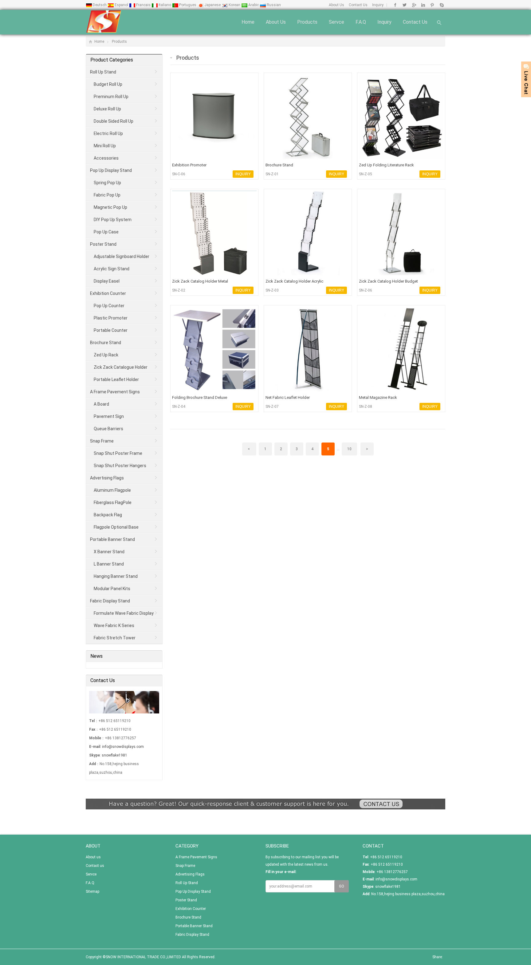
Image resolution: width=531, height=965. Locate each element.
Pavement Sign (109, 416)
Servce (336, 22)
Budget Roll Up (108, 84)
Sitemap (92, 891)
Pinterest (432, 5)
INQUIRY (243, 174)
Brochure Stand (105, 342)
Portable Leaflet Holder (116, 379)
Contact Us (358, 5)
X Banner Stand (109, 551)
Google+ (414, 5)
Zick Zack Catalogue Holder (121, 367)
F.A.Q (361, 22)
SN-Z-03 (272, 290)
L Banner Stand (109, 564)
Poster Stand (103, 244)
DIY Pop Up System (113, 219)
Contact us (415, 22)
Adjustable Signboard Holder (121, 256)
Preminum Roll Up (111, 96)
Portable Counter (111, 330)
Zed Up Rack (106, 354)
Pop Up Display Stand (111, 170)
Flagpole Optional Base (116, 527)
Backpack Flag (108, 514)
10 (349, 449)
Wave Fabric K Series (114, 625)
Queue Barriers (108, 428)
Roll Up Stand (103, 71)
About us (276, 22)
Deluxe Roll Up (107, 108)
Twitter (404, 5)
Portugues (187, 5)
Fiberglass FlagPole (113, 502)
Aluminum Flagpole (112, 490)
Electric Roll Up (108, 133)
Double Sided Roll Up (113, 121)
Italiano (165, 5)
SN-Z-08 (365, 406)
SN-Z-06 (365, 290)
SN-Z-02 (178, 290)
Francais (143, 5)
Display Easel (107, 281)
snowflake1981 (114, 755)
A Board (101, 404)
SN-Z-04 (178, 406)
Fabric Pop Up (107, 195)
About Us (336, 5)
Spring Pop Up (107, 182)
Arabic (253, 5)
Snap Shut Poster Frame (118, 453)
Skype (441, 5)
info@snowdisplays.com (123, 747)
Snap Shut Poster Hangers (120, 465)
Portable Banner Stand (112, 539)
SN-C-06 (178, 174)
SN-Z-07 (272, 406)
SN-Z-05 (365, 174)
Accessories (106, 158)
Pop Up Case (106, 231)
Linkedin (423, 5)
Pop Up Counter (109, 305)
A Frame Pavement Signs (115, 391)
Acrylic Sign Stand (111, 268)
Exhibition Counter (108, 293)
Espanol (121, 5)
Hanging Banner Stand (116, 576)
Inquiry (378, 5)
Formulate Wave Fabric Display (124, 613)
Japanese (212, 5)
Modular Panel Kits (112, 588)
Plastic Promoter (111, 318)
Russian (273, 5)
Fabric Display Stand (110, 600)
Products (307, 22)
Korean (234, 5)
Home (248, 22)
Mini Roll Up (105, 145)
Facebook (395, 5)
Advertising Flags (107, 477)
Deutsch (100, 5)
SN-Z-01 (272, 174)
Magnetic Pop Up (110, 207)
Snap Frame (102, 441)
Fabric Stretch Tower (115, 637)
